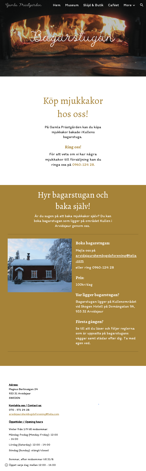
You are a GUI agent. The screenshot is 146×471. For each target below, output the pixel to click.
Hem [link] (57, 5)
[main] (73, 107)
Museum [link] (72, 5)
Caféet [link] (113, 5)
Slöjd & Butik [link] (93, 5)
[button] (141, 5)
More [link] (128, 5)
